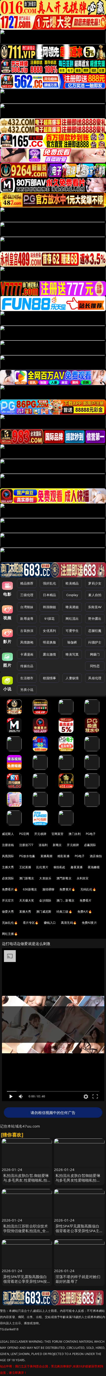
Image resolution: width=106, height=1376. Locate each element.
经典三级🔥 (64, 911)
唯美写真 (72, 654)
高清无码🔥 (69, 923)
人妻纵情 (72, 678)
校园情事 (49, 678)
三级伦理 (26, 595)
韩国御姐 (49, 607)
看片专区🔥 (31, 923)
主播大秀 (8, 867)
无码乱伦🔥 (88, 889)
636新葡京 (30, 889)
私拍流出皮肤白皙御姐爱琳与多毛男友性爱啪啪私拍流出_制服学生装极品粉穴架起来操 (78, 1182)
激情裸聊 (48, 889)
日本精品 (49, 595)
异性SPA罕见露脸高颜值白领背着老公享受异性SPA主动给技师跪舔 (77, 1231)
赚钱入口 (50, 923)
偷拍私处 (59, 867)
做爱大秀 (8, 911)
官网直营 (58, 834)
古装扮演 (26, 630)
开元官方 (8, 900)
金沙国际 (45, 900)
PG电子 (91, 834)
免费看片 (86, 900)
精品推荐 (26, 583)
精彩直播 (63, 856)
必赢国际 (90, 845)
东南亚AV (95, 607)
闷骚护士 (94, 642)
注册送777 (26, 845)
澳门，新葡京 (65, 900)
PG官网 (24, 834)
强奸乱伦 (49, 583)
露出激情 (49, 654)
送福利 (43, 845)
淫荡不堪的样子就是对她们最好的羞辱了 (77, 1279)
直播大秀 (25, 911)
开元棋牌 (40, 834)
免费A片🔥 (84, 911)
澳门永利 (75, 834)
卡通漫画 (26, 654)
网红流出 (72, 618)
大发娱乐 (45, 878)
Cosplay (72, 595)
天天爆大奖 (26, 900)
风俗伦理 (94, 678)
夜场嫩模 (94, 867)
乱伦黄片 (42, 867)
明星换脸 (49, 642)
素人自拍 (94, 595)
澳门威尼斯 (43, 911)
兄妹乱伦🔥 (10, 923)
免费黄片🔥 (67, 889)
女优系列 (49, 630)
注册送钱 (8, 845)
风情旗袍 (26, 642)
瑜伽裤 (72, 642)
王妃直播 (25, 867)
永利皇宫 (83, 878)
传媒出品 (26, 666)
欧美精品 (72, 583)
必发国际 (8, 878)
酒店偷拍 (96, 856)
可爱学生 (72, 630)
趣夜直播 (77, 867)
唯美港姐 (72, 607)
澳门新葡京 (26, 878)
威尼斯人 (8, 834)
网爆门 (95, 654)
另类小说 (26, 689)
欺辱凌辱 (26, 618)
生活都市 (26, 678)
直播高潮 (46, 856)
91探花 (49, 618)
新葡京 (57, 845)
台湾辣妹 (26, 607)
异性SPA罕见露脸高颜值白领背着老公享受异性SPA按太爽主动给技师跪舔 (25, 1281)
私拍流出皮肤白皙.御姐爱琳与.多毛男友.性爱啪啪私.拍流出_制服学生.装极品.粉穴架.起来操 (26, 1182)
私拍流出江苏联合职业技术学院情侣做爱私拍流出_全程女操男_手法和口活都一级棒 (26, 1231)
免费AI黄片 (89, 923)
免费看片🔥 (10, 889)
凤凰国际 (8, 856)
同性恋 (95, 666)
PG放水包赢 (27, 856)
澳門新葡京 (63, 878)
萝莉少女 (94, 583)
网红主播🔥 (10, 934)
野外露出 (94, 618)
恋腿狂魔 (94, 630)
